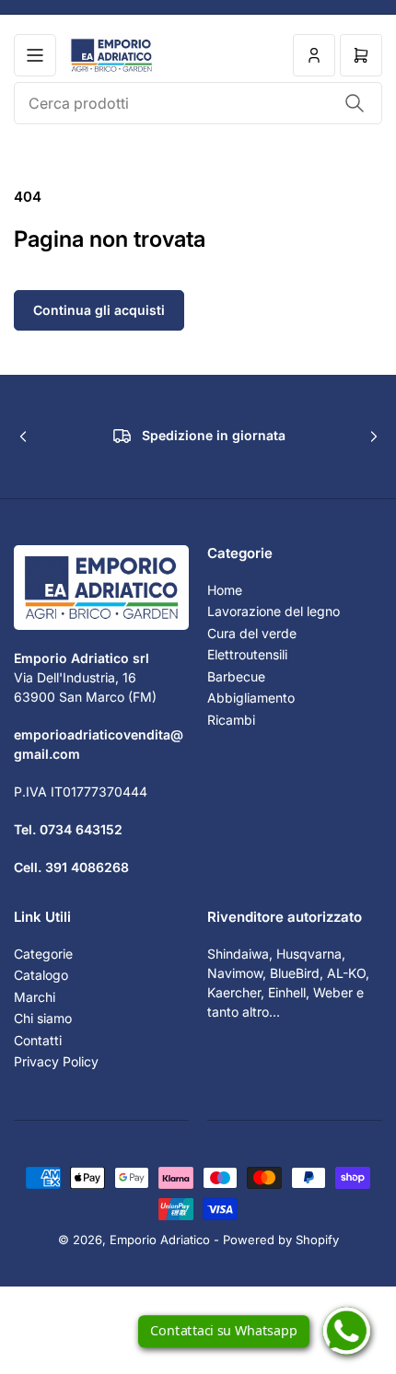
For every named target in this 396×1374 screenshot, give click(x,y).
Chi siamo (43, 1018)
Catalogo (41, 975)
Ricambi (231, 720)
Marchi (34, 997)
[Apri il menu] (35, 55)
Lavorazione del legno (273, 611)
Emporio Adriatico (160, 1239)
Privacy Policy (56, 1061)
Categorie (43, 953)
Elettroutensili (247, 654)
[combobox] (198, 103)
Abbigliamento (251, 697)
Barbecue (236, 676)
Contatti (38, 1040)
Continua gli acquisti (99, 310)
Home (224, 590)
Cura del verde (252, 633)
